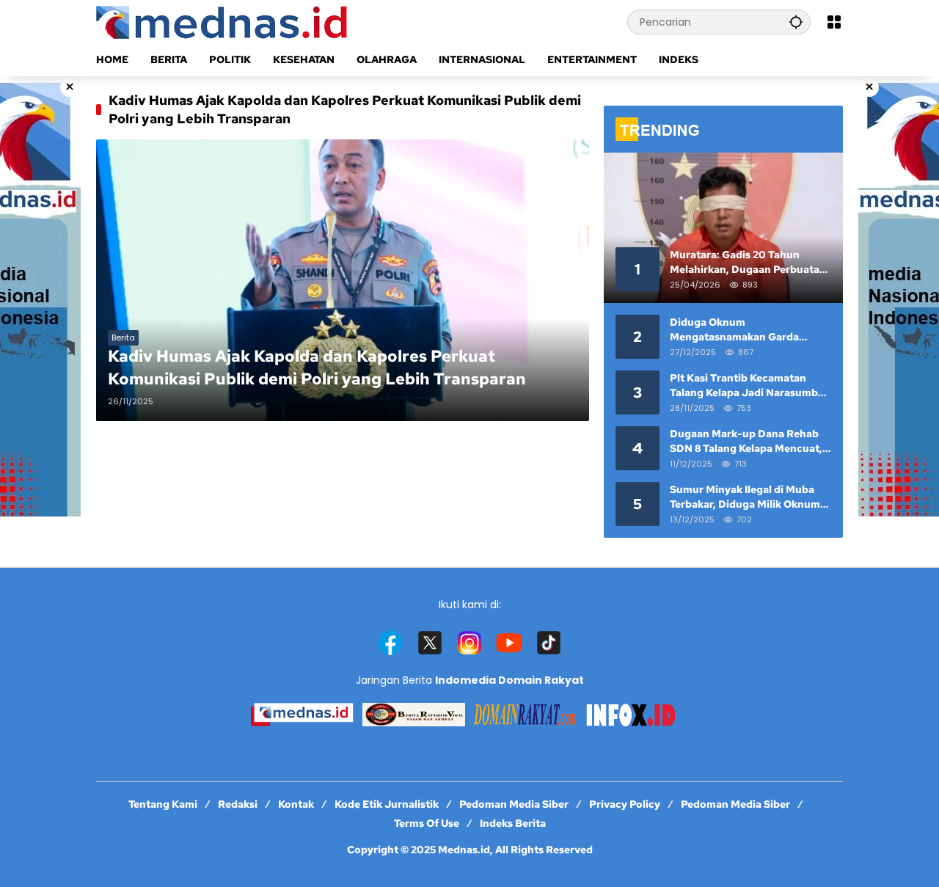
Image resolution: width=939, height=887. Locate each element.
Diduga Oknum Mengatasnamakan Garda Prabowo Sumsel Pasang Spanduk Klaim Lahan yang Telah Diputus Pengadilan (738, 329)
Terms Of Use (426, 823)
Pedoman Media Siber (514, 804)
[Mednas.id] (224, 21)
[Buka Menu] (834, 22)
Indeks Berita (513, 823)
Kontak (296, 804)
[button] (796, 22)
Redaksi (237, 804)
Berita (123, 337)
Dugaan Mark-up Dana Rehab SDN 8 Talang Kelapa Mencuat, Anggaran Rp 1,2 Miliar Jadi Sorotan (746, 441)
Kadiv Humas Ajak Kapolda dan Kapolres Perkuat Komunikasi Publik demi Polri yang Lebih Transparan (317, 368)
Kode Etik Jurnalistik (387, 804)
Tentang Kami (162, 804)
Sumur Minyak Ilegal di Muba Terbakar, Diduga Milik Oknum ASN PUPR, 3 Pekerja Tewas (745, 497)
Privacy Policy (624, 804)
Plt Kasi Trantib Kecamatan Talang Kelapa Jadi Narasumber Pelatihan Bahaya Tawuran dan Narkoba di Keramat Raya (749, 385)
